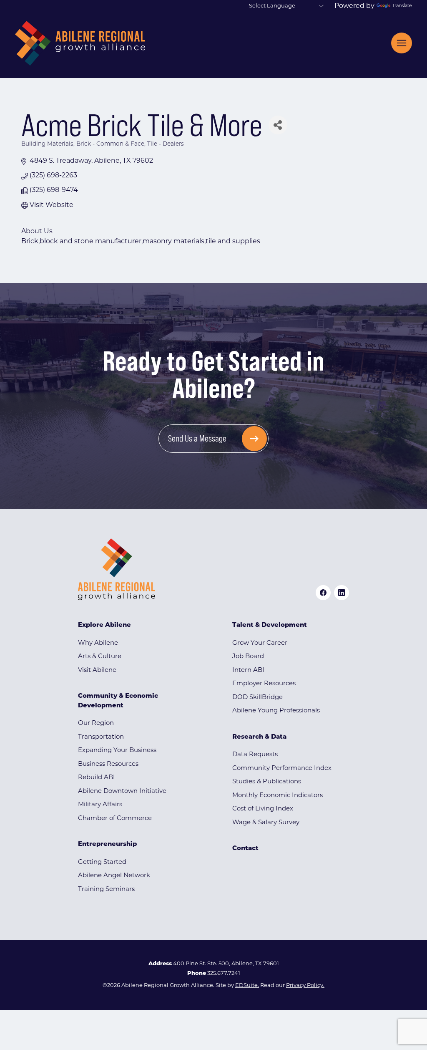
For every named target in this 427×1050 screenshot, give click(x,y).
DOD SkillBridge (257, 697)
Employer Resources (264, 684)
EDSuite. (247, 985)
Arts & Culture (99, 657)
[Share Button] (278, 125)
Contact (245, 849)
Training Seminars (106, 889)
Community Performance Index (282, 768)
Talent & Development (269, 625)
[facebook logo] (323, 592)
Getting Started (102, 862)
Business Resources (108, 764)
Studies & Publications (266, 782)
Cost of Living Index (262, 809)
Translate (402, 6)
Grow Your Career (259, 643)
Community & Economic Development (118, 701)
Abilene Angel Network (114, 876)
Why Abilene (98, 643)
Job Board (248, 657)
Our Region (96, 723)
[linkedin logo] (341, 592)
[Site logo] (80, 43)
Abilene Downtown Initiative (122, 791)
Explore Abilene (104, 625)
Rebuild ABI (96, 778)
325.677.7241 (223, 973)
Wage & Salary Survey (265, 823)
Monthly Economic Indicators (277, 796)
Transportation (101, 737)
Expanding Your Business (117, 750)
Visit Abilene (97, 670)
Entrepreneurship (107, 844)
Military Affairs (100, 805)
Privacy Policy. (305, 985)
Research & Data (259, 737)
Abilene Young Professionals (276, 711)
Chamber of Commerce (115, 818)
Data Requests (255, 755)
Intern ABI (248, 670)
